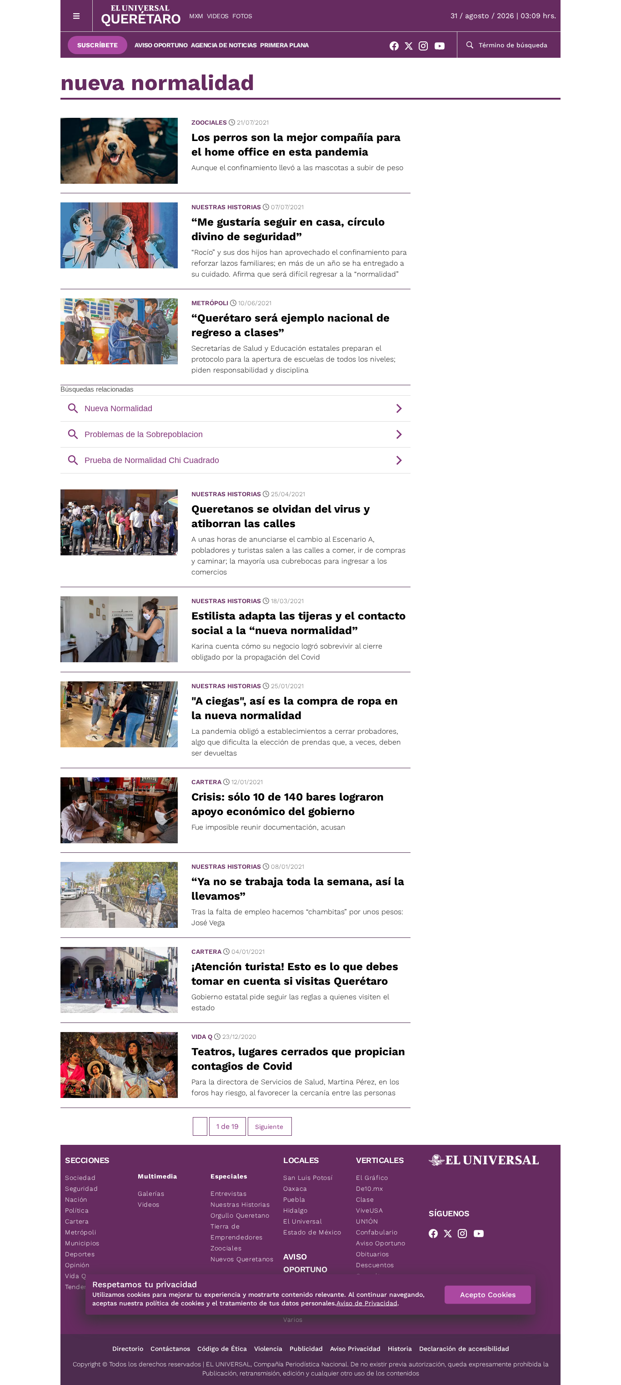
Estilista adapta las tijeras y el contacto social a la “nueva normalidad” (298, 623)
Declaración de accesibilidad (464, 1348)
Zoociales (209, 122)
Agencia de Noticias (223, 45)
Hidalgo (295, 1210)
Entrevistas (228, 1193)
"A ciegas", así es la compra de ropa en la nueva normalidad (294, 708)
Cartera (206, 782)
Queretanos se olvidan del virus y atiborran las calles (280, 516)
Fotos (242, 16)
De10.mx (369, 1188)
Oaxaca (295, 1188)
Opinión (77, 1265)
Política (77, 1210)
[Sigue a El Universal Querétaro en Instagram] (426, 47)
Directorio (127, 1348)
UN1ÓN (367, 1221)
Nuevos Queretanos (242, 1259)
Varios (293, 1319)
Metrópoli (209, 303)
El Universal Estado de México (312, 1227)
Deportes (80, 1254)
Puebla (294, 1199)
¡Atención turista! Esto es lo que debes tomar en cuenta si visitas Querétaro (294, 973)
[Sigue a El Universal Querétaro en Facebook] (397, 47)
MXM (196, 16)
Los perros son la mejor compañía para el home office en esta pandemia (296, 144)
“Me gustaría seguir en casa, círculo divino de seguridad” (288, 229)
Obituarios (372, 1254)
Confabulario (376, 1232)
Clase (365, 1199)
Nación (76, 1199)
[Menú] (76, 15)
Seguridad (81, 1188)
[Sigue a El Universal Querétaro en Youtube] (442, 47)
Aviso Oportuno (161, 45)
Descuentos (375, 1265)
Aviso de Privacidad (366, 1303)
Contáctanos (170, 1348)
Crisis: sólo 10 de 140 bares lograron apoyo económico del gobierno (287, 804)
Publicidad (306, 1348)
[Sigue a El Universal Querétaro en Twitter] (411, 47)
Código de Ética (222, 1348)
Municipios (82, 1243)
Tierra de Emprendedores (236, 1232)
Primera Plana (284, 45)
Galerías (151, 1193)
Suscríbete (97, 45)
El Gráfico (372, 1177)
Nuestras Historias (226, 207)
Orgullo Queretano (240, 1215)
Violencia (268, 1348)
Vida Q (201, 1036)
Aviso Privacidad (355, 1348)
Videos (218, 16)
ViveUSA (369, 1210)
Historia (400, 1348)
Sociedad (80, 1177)
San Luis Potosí (308, 1177)
